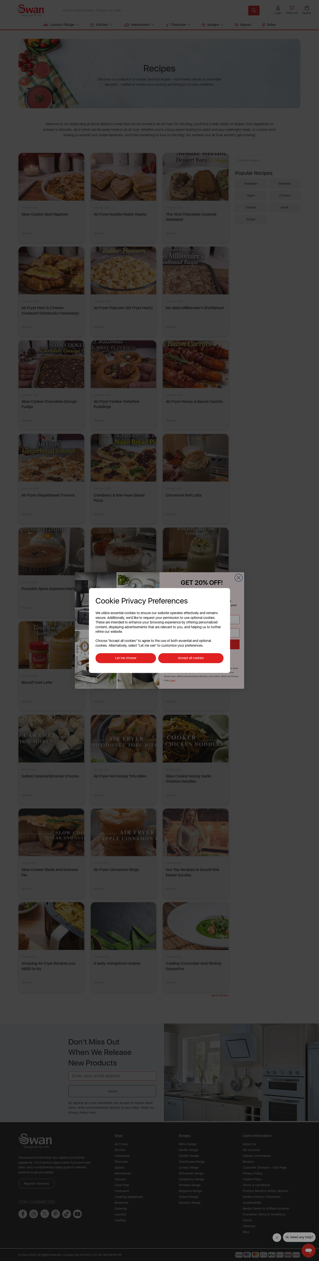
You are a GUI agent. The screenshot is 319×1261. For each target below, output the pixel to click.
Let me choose (125, 658)
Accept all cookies (191, 658)
